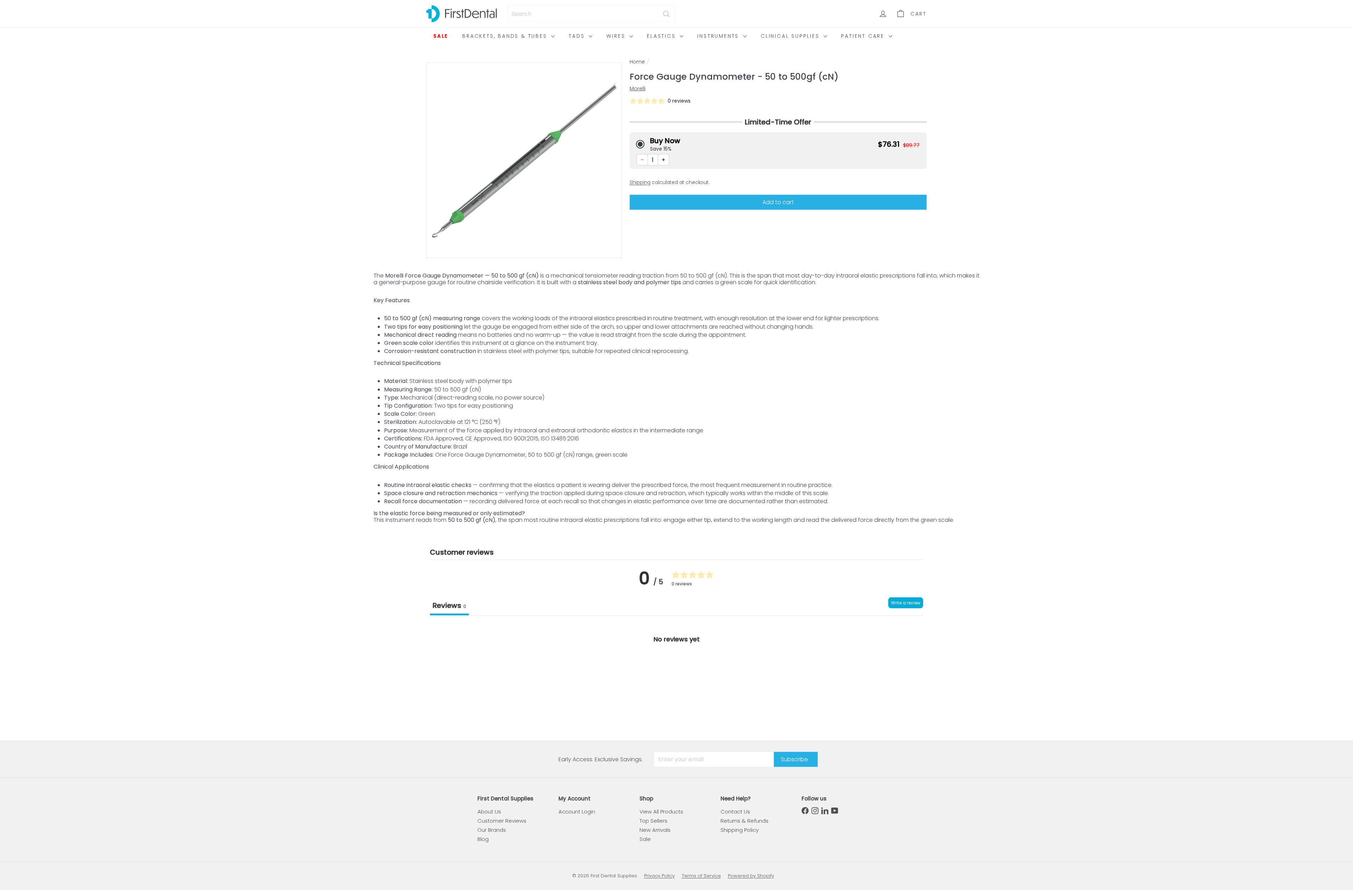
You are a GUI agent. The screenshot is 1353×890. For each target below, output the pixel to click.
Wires (617, 35)
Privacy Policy (659, 875)
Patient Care (863, 35)
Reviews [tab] (449, 605)
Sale (440, 35)
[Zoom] (524, 160)
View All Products (661, 811)
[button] (778, 144)
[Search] (666, 14)
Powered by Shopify (751, 875)
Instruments (719, 35)
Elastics (662, 35)
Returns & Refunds (744, 820)
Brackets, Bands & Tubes (505, 35)
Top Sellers (653, 820)
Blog (483, 839)
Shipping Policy (740, 830)
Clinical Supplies (791, 35)
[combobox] (591, 14)
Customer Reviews (501, 820)
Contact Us (735, 811)
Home (637, 62)
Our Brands (491, 830)
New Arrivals (655, 830)
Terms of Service (701, 875)
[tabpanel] (676, 668)
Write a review (905, 603)
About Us (489, 811)
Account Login (576, 811)
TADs (578, 35)
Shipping (640, 182)
